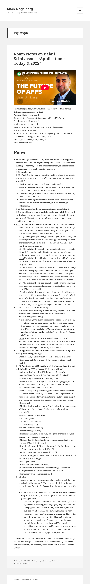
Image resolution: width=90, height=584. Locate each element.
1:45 (18, 172)
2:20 (18, 175)
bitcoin (44, 561)
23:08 (18, 350)
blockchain (52, 561)
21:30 (21, 338)
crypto (59, 561)
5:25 (18, 209)
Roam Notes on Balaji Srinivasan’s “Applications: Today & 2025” (40, 58)
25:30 (18, 366)
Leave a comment (22, 563)
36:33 (18, 477)
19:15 (18, 307)
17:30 (21, 283)
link (30, 142)
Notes (36, 561)
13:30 (21, 249)
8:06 (18, 224)
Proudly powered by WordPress (26, 579)
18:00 (21, 292)
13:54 (21, 258)
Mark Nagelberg (20, 9)
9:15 (21, 236)
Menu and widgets (80, 13)
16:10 (21, 267)
